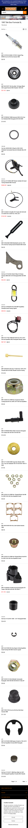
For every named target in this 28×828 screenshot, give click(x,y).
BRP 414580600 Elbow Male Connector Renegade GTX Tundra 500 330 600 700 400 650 (13, 431)
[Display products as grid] (23, 29)
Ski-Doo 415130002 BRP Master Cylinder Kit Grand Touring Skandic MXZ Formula (13, 181)
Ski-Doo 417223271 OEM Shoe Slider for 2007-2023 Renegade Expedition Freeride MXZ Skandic (13, 773)
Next (24, 781)
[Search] (25, 12)
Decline (13, 821)
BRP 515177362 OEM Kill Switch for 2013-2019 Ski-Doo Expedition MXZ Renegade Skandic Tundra (13, 338)
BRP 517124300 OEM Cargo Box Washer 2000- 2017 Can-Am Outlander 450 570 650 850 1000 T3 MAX (13, 463)
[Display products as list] (26, 29)
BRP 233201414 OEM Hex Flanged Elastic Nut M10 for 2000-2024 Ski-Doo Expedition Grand (14, 557)
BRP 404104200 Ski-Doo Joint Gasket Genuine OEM (12, 526)
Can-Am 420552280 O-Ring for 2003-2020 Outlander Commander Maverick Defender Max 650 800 (13, 150)
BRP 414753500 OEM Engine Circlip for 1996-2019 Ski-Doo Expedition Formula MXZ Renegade (14, 742)
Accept (13, 817)
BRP (2, 53)
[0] (25, 9)
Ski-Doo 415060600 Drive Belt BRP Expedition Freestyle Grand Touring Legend (12, 307)
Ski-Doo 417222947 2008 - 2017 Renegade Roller (13, 618)
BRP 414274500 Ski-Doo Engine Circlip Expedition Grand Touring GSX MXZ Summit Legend (13, 648)
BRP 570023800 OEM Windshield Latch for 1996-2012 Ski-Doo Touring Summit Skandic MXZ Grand (13, 243)
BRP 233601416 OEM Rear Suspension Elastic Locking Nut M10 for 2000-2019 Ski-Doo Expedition (14, 400)
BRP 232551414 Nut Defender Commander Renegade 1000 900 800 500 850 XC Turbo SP (12, 679)
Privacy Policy (12, 813)
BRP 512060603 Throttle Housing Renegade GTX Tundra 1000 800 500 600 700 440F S (13, 588)
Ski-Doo (3, 179)
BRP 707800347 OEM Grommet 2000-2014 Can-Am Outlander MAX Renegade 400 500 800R (13, 118)
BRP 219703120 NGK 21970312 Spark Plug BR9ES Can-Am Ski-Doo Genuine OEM (12, 56)
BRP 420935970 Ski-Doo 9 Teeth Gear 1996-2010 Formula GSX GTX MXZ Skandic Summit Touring (13, 369)
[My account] (21, 9)
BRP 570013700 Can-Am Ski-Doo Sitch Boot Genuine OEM (12, 710)
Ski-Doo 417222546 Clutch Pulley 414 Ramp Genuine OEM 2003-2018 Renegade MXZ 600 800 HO (13, 275)
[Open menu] (3, 8)
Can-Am (3, 146)
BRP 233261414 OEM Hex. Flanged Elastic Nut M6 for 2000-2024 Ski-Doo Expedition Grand (13, 495)
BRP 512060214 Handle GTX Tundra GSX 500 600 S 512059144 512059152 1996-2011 (13, 212)
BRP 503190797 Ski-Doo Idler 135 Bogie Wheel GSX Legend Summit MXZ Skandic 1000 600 (13, 87)
